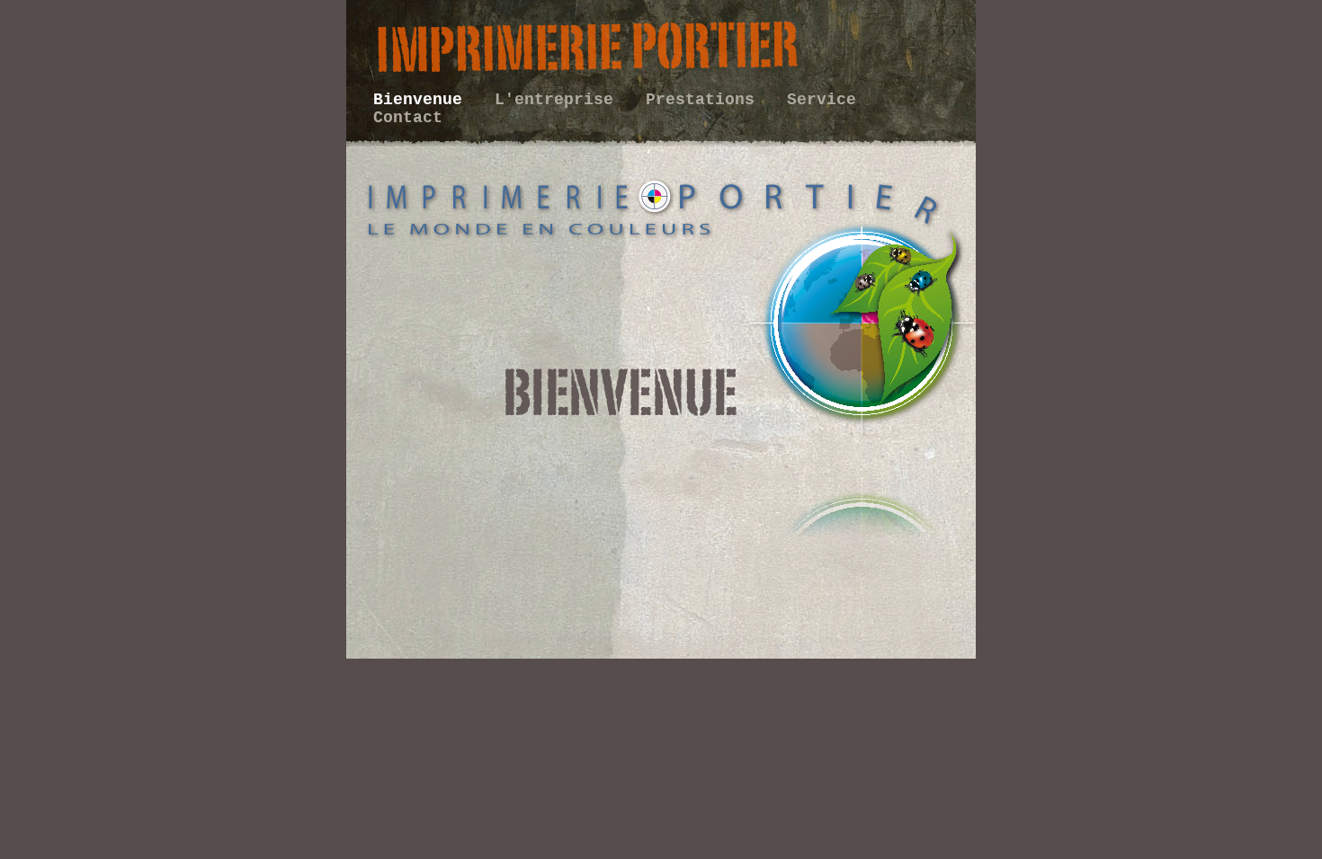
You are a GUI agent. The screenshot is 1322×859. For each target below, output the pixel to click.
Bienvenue (422, 100)
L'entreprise (559, 100)
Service (821, 100)
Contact (407, 118)
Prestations (705, 100)
